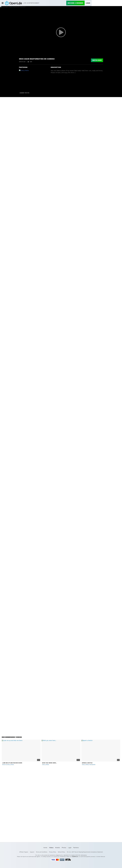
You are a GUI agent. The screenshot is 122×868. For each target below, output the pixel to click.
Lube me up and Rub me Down (12, 763)
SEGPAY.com (75, 856)
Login (88, 3)
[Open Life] (13, 3)
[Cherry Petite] (26, 81)
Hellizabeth (92, 764)
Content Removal (101, 856)
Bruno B (4, 764)
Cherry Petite (24, 92)
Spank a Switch (87, 763)
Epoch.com (25, 856)
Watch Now (97, 60)
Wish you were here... (49, 763)
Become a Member (75, 3)
